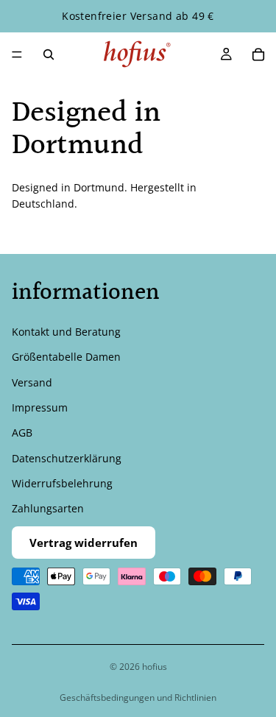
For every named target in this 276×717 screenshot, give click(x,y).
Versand (32, 382)
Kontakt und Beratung (66, 332)
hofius (154, 666)
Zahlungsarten (48, 508)
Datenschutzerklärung (66, 458)
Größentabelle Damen (66, 357)
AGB (22, 432)
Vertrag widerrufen (83, 542)
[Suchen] (48, 54)
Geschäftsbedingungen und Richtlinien (138, 697)
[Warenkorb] (258, 54)
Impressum (40, 407)
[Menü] (17, 54)
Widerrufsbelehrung (62, 483)
